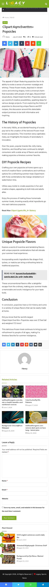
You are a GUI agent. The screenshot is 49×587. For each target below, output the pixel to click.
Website (5, 499)
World (12, 17)
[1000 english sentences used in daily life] (8, 538)
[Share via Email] (35, 344)
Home (6, 17)
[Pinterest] (22, 344)
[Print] (40, 344)
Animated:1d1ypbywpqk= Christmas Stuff (32, 545)
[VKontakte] (31, 344)
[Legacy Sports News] (15, 4)
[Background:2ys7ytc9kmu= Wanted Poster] (8, 559)
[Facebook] (4, 344)
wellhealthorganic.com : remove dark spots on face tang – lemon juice (35, 428)
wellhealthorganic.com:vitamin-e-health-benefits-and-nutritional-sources (12, 402)
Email (4, 490)
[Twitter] (8, 344)
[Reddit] (26, 344)
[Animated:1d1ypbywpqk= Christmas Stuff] (8, 548)
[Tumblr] (17, 344)
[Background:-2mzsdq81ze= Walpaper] (13, 417)
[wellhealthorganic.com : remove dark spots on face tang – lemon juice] (36, 417)
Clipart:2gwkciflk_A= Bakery (23, 210)
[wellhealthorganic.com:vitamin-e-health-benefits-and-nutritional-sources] (13, 392)
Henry (8, 37)
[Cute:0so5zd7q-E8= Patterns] (36, 392)
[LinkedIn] (13, 344)
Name (5, 481)
